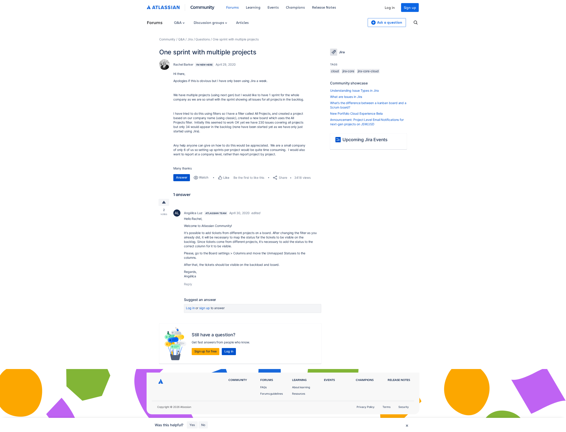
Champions (295, 7)
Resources (298, 393)
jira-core (348, 71)
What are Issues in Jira (346, 97)
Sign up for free (205, 351)
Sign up (410, 7)
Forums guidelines (271, 393)
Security (403, 407)
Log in (390, 7)
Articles (242, 22)
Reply (188, 284)
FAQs (263, 387)
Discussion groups (209, 22)
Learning (253, 7)
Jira (190, 39)
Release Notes (324, 7)
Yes (192, 425)
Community (202, 7)
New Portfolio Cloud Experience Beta (356, 113)
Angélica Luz (193, 213)
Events (273, 7)
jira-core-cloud (368, 71)
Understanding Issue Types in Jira (354, 90)
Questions (202, 39)
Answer (181, 177)
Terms (386, 407)
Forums (232, 7)
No (203, 425)
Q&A (178, 22)
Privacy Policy (366, 407)
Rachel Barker (183, 64)
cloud (335, 71)
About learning (301, 387)
